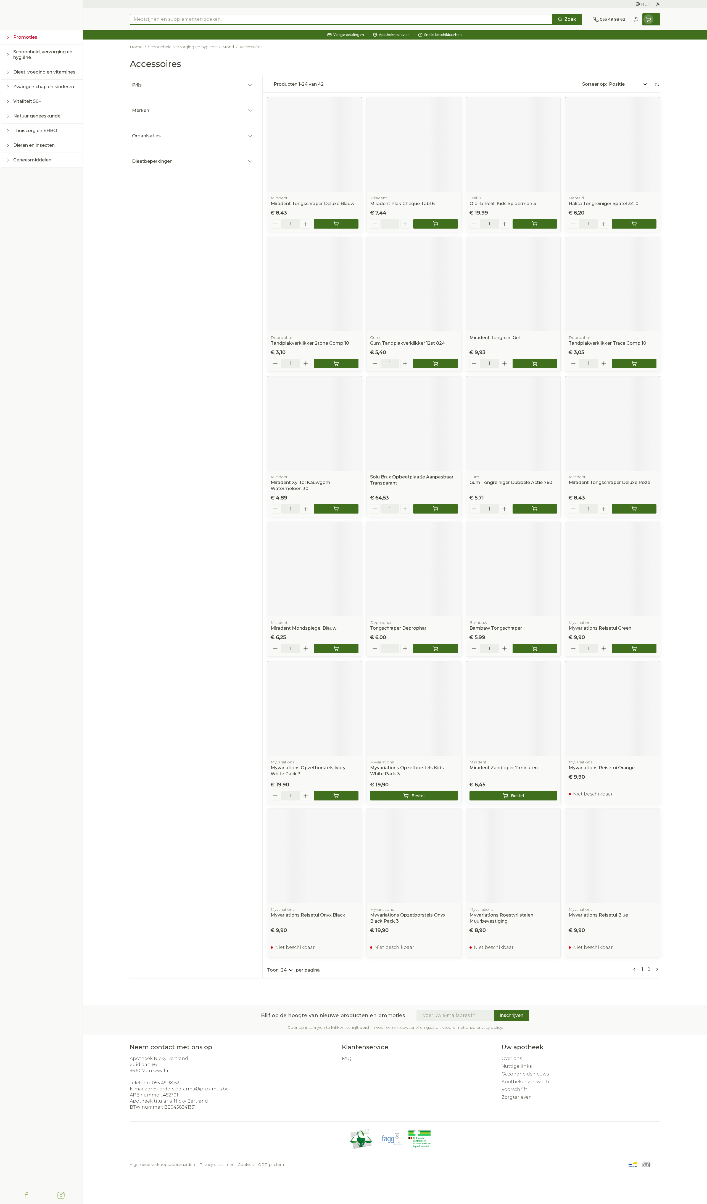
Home (136, 46)
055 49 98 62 (165, 1082)
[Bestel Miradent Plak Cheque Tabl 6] (435, 224)
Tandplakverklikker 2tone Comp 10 (310, 343)
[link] (635, 969)
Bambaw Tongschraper (495, 628)
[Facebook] (26, 1195)
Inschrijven (511, 1015)
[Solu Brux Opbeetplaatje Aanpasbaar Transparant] (414, 423)
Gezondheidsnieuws (525, 1074)
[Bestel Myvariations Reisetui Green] (634, 648)
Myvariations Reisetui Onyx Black (308, 915)
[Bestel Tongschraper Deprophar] (435, 648)
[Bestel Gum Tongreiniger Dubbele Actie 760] (535, 509)
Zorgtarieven (517, 1097)
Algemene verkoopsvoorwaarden (162, 1164)
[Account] (636, 19)
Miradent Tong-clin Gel (494, 337)
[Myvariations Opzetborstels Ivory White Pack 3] (314, 708)
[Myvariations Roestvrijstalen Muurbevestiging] (513, 856)
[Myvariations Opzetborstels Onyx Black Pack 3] (414, 856)
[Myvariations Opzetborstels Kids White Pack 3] (414, 708)
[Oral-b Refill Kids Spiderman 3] (513, 144)
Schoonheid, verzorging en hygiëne (182, 46)
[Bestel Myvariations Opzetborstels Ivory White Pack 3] (336, 795)
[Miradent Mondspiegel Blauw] (314, 569)
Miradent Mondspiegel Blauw (303, 628)
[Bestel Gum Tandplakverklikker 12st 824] (435, 363)
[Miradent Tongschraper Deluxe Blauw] (314, 144)
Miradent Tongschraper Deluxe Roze (609, 482)
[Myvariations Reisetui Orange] (612, 708)
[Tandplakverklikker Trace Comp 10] (612, 284)
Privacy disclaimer (216, 1164)
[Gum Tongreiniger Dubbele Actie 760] (513, 423)
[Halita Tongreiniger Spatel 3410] (612, 144)
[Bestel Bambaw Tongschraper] (535, 648)
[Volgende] (656, 969)
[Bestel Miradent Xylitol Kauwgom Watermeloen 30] (336, 509)
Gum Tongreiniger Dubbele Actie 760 (510, 482)
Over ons (512, 1058)
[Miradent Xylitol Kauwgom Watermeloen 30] (314, 423)
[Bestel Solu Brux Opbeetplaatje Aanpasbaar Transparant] (435, 509)
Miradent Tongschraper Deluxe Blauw (312, 203)
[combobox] (341, 19)
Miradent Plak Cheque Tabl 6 (402, 203)
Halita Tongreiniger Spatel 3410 (604, 203)
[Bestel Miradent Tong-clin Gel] (535, 363)
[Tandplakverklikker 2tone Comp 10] (314, 284)
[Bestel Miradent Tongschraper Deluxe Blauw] (336, 224)
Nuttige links (517, 1066)
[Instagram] (61, 1195)
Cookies (246, 1164)
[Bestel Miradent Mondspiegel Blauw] (336, 648)
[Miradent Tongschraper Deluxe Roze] (612, 423)
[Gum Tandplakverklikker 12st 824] (414, 284)
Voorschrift (514, 1089)
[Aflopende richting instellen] (656, 84)
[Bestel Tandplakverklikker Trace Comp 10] (634, 363)
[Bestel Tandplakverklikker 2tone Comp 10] (336, 363)
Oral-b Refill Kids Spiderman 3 (502, 203)
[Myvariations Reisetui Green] (612, 569)
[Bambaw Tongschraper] (513, 569)
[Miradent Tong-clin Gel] (513, 284)
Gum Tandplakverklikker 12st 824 (407, 343)
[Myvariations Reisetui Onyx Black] (314, 856)
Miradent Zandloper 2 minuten (503, 767)
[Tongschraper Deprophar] (414, 569)
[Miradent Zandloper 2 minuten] (513, 708)
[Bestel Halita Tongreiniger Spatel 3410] (634, 224)
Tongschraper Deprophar (398, 628)
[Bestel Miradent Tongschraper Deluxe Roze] (634, 509)
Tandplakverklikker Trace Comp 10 (607, 343)
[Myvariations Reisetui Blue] (612, 856)
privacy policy (489, 1027)
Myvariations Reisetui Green (600, 628)
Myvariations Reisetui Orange (602, 767)
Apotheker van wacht (526, 1081)
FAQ (346, 1058)
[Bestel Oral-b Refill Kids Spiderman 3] (535, 224)
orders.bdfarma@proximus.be (194, 1089)
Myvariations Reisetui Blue (598, 915)
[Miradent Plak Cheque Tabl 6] (414, 144)
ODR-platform (272, 1164)
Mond (228, 46)
